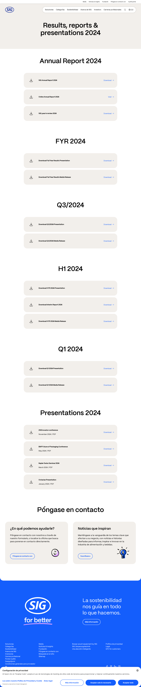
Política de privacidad (114, 644)
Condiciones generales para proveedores (20, 665)
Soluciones (49, 10)
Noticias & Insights (94, 2)
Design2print (10, 661)
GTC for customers (113, 649)
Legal (108, 646)
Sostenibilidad (72, 10)
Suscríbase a (85, 556)
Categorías (60, 10)
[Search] (125, 9)
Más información (91, 622)
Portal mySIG (10, 659)
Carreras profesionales (112, 10)
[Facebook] (108, 666)
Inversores (9, 654)
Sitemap (42, 656)
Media (84, 2)
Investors (97, 10)
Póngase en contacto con (118, 2)
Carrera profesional (12, 656)
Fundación (105, 2)
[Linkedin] (116, 666)
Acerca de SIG (86, 10)
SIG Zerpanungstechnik (81, 646)
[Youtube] (120, 666)
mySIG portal (132, 2)
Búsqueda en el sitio (46, 654)
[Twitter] (112, 666)
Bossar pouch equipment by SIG (84, 644)
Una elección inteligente (81, 649)
